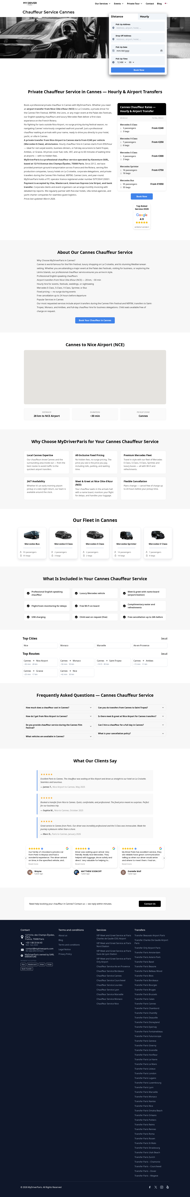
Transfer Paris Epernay (146, 1026)
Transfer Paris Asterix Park (148, 957)
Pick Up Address (123, 24)
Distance (117, 16)
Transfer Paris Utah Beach (147, 1152)
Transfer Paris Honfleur (146, 1054)
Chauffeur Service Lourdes (109, 985)
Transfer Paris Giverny (145, 1045)
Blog (159, 3)
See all (164, 638)
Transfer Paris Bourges (146, 985)
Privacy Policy (65, 954)
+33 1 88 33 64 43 (34, 942)
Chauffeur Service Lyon (108, 989)
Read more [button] (33, 864)
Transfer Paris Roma (144, 1133)
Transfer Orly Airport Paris (147, 947)
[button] (59, 708)
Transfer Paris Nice (144, 1106)
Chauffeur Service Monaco (109, 999)
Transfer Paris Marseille (146, 1092)
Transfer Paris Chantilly (146, 1013)
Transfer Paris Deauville (146, 1017)
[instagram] (161, 1187)
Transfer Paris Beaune (145, 966)
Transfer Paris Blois (144, 975)
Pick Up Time (121, 58)
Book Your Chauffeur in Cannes (95, 320)
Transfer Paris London (145, 1073)
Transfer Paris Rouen (145, 1138)
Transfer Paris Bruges (145, 989)
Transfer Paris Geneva (145, 1040)
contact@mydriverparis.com (39, 948)
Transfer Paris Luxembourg (148, 1082)
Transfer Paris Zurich (145, 1157)
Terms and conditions (69, 944)
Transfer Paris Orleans (146, 1115)
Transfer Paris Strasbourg (147, 1147)
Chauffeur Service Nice (108, 1003)
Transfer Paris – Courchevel (148, 1166)
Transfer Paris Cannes (145, 1003)
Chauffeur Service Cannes (109, 975)
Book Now (137, 71)
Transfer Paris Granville (146, 1050)
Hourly (144, 16)
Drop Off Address (123, 35)
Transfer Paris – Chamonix (147, 1161)
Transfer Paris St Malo (145, 1143)
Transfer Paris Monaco (146, 1096)
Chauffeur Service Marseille (110, 994)
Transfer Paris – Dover (145, 1171)
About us (63, 935)
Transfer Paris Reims (145, 1124)
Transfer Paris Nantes (145, 1101)
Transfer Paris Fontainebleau (149, 1031)
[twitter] (155, 1187)
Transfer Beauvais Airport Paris (150, 935)
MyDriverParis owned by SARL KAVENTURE (39, 955)
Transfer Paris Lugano (145, 1078)
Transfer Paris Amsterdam (147, 952)
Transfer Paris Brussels (146, 994)
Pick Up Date (121, 47)
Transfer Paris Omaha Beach (148, 1110)
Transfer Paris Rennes (145, 1129)
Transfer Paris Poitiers (145, 1119)
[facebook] (149, 1187)
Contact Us (149, 903)
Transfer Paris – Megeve (146, 1175)
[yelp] (167, 1187)
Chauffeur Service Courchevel (111, 980)
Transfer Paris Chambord (147, 1008)
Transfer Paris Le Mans (146, 1064)
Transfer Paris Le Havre (146, 1059)
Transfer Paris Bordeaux (146, 980)
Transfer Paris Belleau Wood (148, 971)
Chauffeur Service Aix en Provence (113, 966)
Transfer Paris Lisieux (145, 1068)
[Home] (29, 4)
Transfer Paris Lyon (144, 1087)
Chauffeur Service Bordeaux (110, 971)
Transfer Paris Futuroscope (148, 1036)
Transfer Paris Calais (144, 999)
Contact (150, 3)
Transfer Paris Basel (144, 961)
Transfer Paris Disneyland (147, 1022)
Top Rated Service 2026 (142, 208)
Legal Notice (65, 949)
